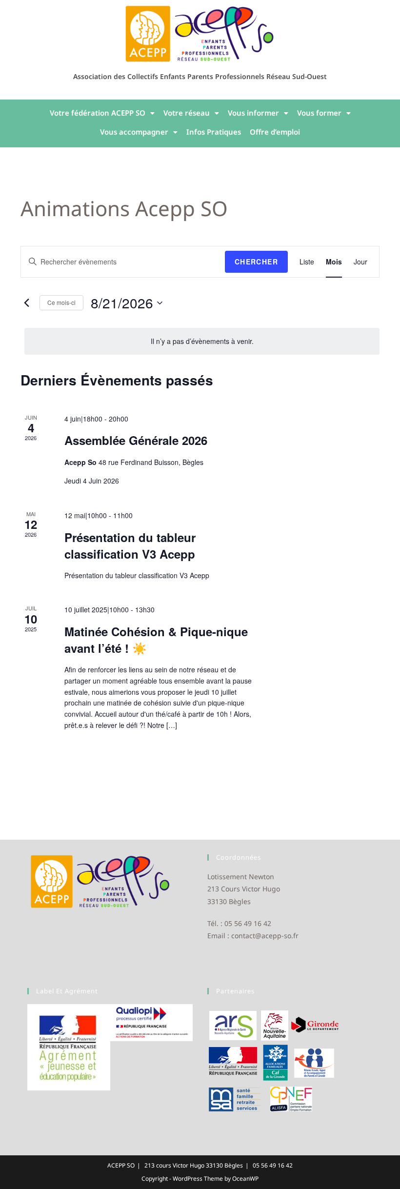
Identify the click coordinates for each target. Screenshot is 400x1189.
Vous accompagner (134, 132)
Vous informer (253, 113)
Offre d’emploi (275, 132)
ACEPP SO (121, 1165)
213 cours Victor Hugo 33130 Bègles (193, 1165)
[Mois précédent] (26, 303)
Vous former (319, 113)
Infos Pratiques (213, 132)
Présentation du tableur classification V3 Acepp (130, 545)
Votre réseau (186, 113)
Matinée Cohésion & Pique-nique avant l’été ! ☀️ (156, 639)
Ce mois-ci (61, 302)
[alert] (202, 341)
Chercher (256, 261)
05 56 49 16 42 (273, 1165)
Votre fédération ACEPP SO (97, 113)
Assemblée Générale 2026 (135, 440)
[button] (102, 112)
